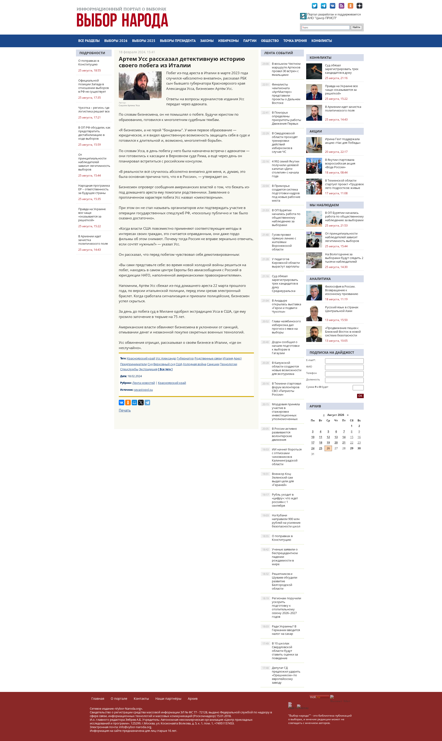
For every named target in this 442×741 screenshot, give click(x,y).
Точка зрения (295, 41)
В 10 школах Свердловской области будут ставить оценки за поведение (280, 650)
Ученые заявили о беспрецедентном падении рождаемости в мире (280, 556)
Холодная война (194, 364)
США (179, 364)
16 (359, 437)
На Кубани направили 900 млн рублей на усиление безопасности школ (281, 520)
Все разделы (89, 41)
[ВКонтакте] (121, 402)
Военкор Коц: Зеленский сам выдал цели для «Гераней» (278, 479)
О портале (119, 698)
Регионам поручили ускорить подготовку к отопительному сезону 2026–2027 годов (281, 607)
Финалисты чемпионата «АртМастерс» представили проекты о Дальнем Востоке (281, 93)
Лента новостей (143, 383)
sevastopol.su (143, 390)
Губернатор (185, 358)
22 (351, 442)
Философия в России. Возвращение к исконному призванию (341, 290)
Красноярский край (141, 358)
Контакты (141, 698)
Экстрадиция (148, 369)
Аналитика (320, 278)
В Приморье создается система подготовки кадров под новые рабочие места (281, 193)
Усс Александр (166, 358)
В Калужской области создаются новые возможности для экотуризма (281, 368)
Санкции (213, 364)
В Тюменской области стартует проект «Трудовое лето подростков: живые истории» (344, 184)
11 (320, 437)
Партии (249, 41)
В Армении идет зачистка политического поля (343, 108)
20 (336, 442)
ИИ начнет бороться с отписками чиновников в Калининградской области (282, 456)
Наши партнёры (168, 698)
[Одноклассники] (128, 402)
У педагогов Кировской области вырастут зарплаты (281, 262)
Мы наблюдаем (324, 205)
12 (328, 437)
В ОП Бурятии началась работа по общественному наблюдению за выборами (281, 217)
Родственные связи (208, 358)
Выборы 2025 (143, 41)
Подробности (92, 53)
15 (351, 437)
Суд (150, 364)
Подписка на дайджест (332, 352)
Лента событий (278, 53)
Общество (270, 41)
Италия (228, 358)
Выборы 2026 (116, 41)
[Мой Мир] (134, 402)
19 (328, 442)
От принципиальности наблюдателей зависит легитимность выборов (342, 237)
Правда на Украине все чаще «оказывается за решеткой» (341, 89)
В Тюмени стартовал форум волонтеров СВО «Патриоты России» (281, 389)
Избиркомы (228, 41)
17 (312, 442)
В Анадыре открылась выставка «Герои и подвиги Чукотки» (281, 306)
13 (336, 437)
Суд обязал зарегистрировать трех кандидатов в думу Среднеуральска (280, 283)
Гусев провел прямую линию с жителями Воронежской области (279, 241)
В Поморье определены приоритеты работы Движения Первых (281, 118)
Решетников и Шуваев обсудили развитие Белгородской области (279, 581)
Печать (125, 410)
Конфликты (321, 41)
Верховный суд (164, 364)
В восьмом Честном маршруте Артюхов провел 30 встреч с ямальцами (281, 69)
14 (344, 437)
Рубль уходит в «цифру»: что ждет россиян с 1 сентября (280, 500)
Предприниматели (133, 364)
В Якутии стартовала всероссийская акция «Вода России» (340, 163)
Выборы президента (178, 41)
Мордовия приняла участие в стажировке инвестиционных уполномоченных (281, 411)
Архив (193, 698)
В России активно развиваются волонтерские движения (279, 434)
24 (312, 448)
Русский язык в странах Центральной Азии (341, 309)
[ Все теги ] (165, 369)
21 (344, 442)
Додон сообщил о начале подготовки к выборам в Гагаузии (281, 347)
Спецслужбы (129, 369)
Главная (97, 698)
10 (312, 437)
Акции (316, 131)
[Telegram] (147, 402)
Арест (238, 358)
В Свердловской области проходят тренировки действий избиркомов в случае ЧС (280, 142)
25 (320, 448)
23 (359, 442)
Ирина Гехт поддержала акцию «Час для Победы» (343, 140)
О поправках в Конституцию (277, 538)
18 (320, 442)
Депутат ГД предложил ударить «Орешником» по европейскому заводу (281, 675)
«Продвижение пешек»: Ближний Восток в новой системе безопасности (343, 331)
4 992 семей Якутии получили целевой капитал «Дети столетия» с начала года (280, 168)
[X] (141, 402)
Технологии (228, 364)
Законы (207, 41)
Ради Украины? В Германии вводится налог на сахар (281, 630)
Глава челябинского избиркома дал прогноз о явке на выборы (281, 326)
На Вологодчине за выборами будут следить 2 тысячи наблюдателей (344, 257)
